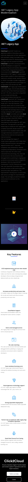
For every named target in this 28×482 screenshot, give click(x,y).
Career (14, 479)
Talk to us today (14, 474)
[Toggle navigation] (25, 3)
